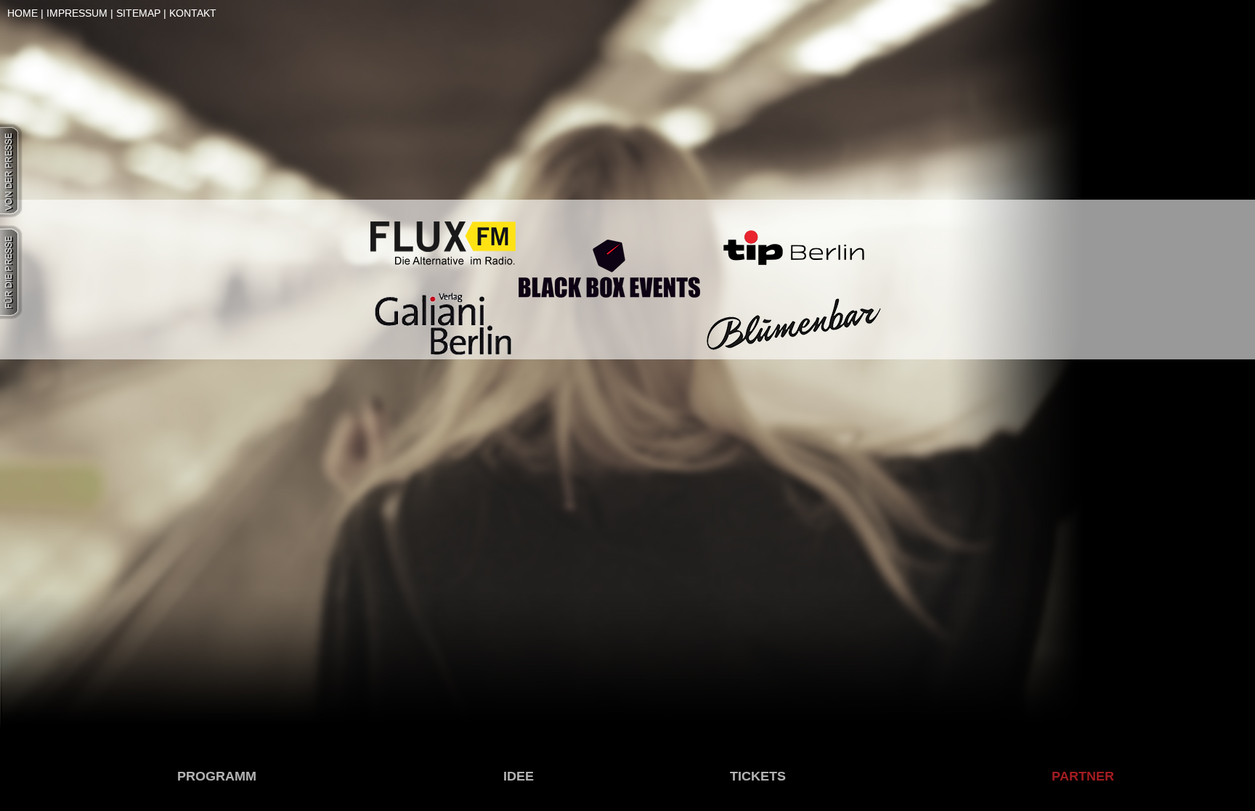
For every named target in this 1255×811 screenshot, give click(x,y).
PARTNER (1083, 776)
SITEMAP (138, 13)
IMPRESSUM (76, 13)
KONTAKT (192, 13)
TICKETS (758, 776)
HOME (22, 13)
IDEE (518, 776)
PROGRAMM (216, 776)
